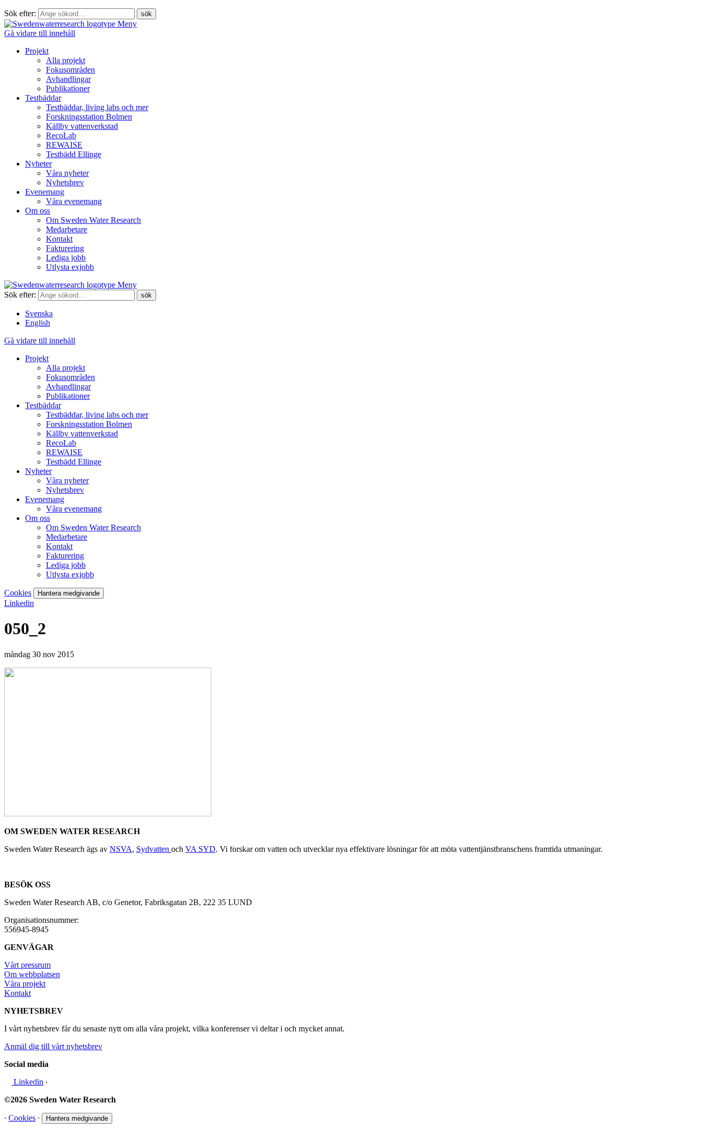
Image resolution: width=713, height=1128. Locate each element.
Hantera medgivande (69, 593)
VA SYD (200, 849)
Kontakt (59, 238)
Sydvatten (153, 849)
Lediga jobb (66, 257)
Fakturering (65, 248)
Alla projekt (65, 60)
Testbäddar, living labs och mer (97, 107)
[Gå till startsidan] (60, 23)
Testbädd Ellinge (73, 154)
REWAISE (64, 144)
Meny (127, 23)
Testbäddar (43, 97)
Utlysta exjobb (70, 267)
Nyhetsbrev (65, 182)
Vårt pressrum (27, 964)
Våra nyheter (67, 173)
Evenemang (44, 191)
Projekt (37, 50)
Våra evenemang (74, 201)
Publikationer (68, 88)
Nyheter (38, 163)
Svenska (39, 313)
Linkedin (19, 603)
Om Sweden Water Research (93, 220)
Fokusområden (70, 69)
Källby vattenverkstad (82, 126)
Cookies (17, 592)
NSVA (121, 849)
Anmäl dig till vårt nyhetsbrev (53, 1046)
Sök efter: (20, 13)
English (37, 322)
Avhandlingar (68, 79)
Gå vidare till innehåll (39, 33)
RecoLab (61, 135)
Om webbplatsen (32, 974)
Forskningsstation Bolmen (89, 116)
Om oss (37, 210)
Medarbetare (66, 229)
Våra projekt (24, 983)
